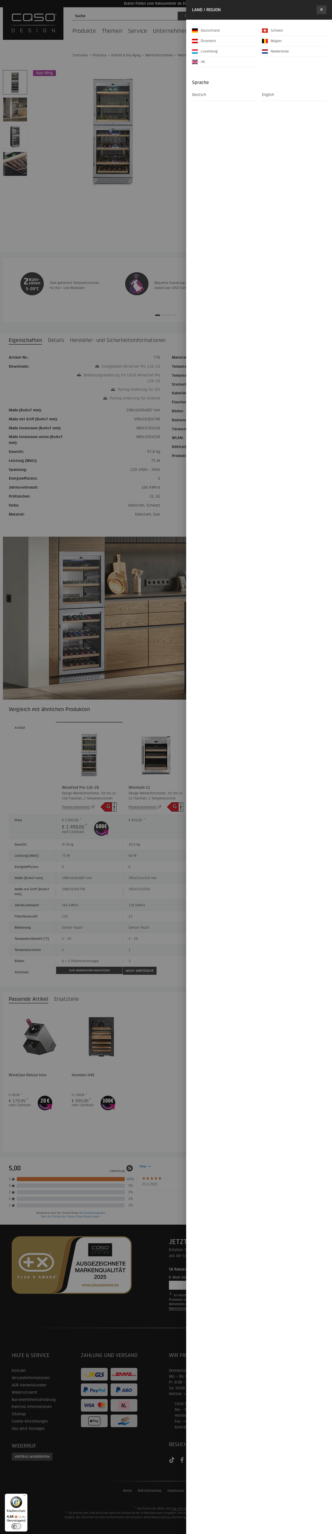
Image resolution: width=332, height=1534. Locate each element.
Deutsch (199, 95)
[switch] (16, 1526)
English (268, 95)
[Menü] (24, 1497)
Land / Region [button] (206, 9)
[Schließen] (321, 10)
